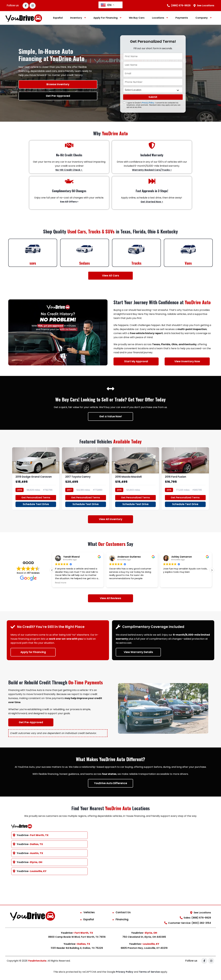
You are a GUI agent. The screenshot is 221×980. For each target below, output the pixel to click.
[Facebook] (26, 6)
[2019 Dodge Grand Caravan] (36, 478)
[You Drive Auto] (24, 18)
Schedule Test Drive (36, 504)
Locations (158, 18)
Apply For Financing (105, 18)
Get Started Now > (152, 201)
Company (201, 18)
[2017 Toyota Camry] (85, 478)
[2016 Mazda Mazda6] (135, 478)
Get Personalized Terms (35, 497)
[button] (52, 570)
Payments (181, 18)
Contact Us (123, 912)
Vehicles (89, 912)
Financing (122, 919)
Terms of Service (149, 972)
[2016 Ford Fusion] (185, 478)
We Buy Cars (136, 18)
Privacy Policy (148, 103)
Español (58, 18)
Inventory (76, 18)
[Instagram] (32, 6)
